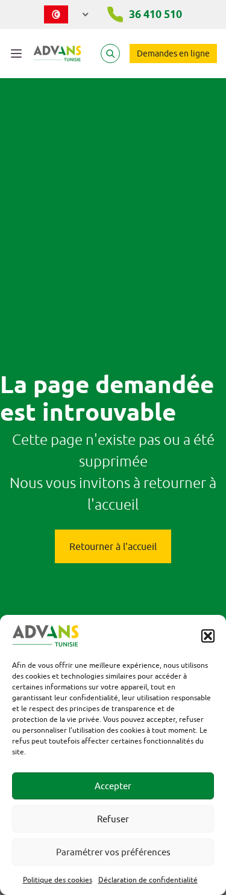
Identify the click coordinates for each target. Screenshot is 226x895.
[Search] (110, 53)
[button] (208, 636)
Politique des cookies (57, 879)
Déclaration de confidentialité (148, 879)
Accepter (113, 786)
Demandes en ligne (173, 53)
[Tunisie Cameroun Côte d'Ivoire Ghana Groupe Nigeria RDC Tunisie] (66, 12)
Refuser (113, 819)
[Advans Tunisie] (57, 53)
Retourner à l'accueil (113, 546)
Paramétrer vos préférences (113, 852)
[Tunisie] (66, 14)
